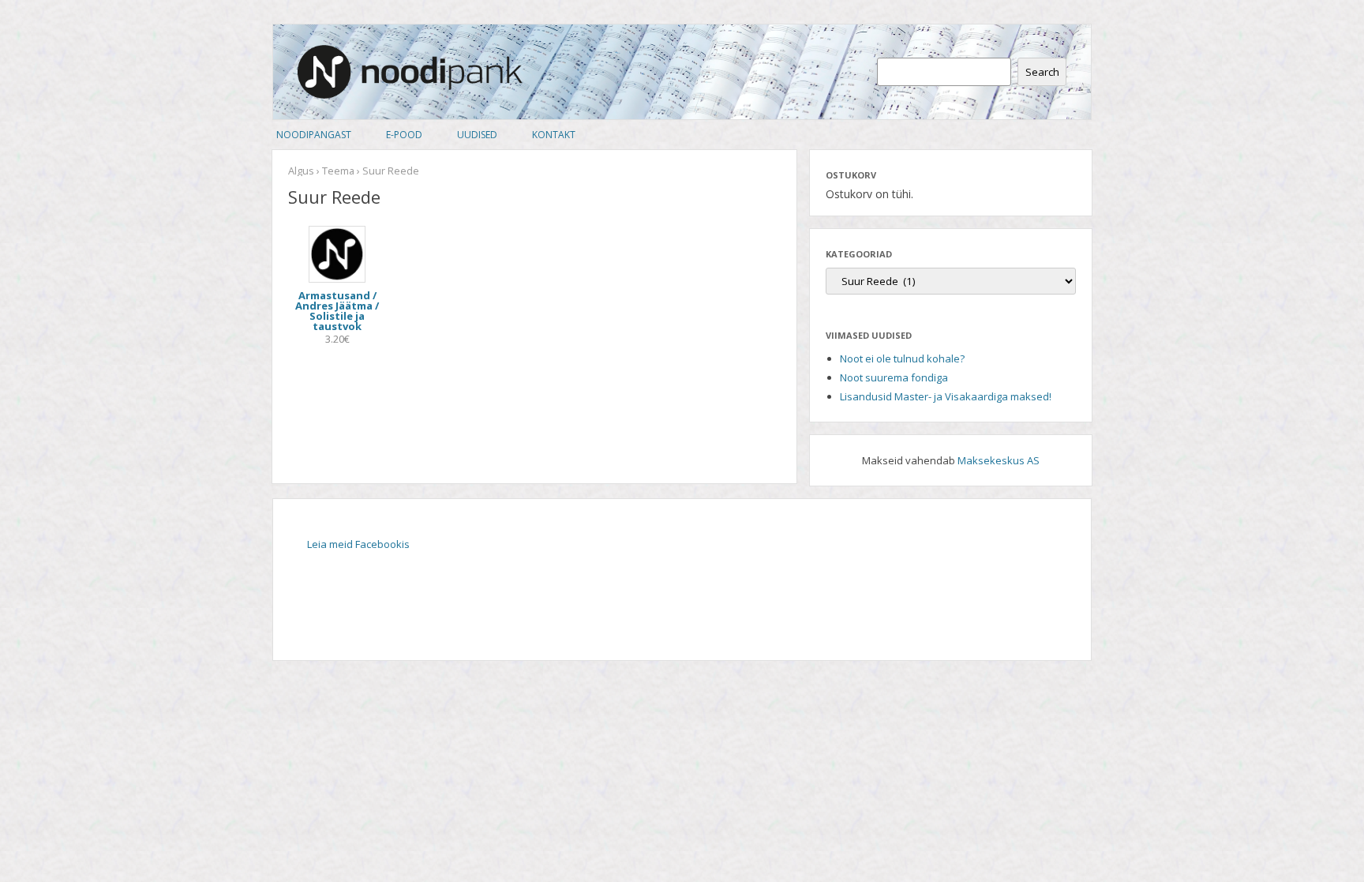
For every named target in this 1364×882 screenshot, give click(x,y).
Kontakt (553, 134)
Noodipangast (313, 134)
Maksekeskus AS (998, 460)
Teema (338, 170)
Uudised (477, 134)
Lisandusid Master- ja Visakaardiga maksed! (945, 396)
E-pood (404, 134)
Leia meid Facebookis (358, 544)
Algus (301, 170)
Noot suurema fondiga (894, 377)
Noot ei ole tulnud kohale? (902, 358)
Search (1042, 72)
